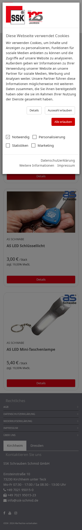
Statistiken (20, 145)
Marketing (46, 145)
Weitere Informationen (36, 165)
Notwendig (20, 137)
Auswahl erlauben (60, 110)
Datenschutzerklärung (58, 160)
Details (34, 110)
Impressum (66, 165)
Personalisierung (52, 137)
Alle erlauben (63, 122)
